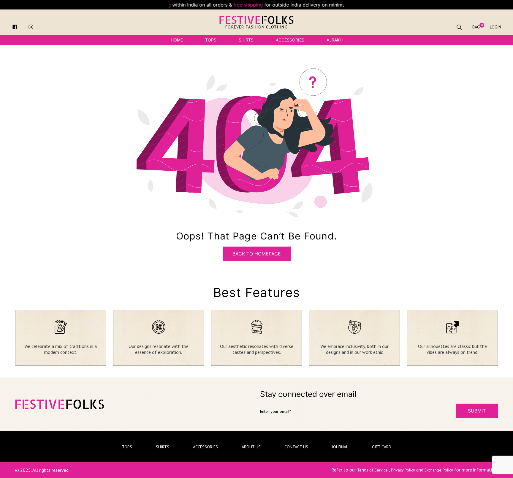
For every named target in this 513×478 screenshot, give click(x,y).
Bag (476, 27)
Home (177, 39)
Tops (210, 39)
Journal (340, 447)
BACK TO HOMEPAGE (256, 254)
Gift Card (381, 447)
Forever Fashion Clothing (256, 27)
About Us (251, 447)
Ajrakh (335, 39)
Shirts (246, 39)
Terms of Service (372, 470)
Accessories (290, 39)
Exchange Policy (439, 470)
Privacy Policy (403, 470)
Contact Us (296, 447)
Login (495, 27)
